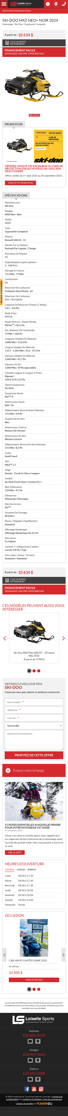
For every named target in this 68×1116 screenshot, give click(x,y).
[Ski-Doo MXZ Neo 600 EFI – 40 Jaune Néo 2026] (34, 632)
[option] (34, 638)
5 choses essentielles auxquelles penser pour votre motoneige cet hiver (32, 826)
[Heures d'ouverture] (48, 4)
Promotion (13, 124)
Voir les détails (34, 980)
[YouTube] (34, 1089)
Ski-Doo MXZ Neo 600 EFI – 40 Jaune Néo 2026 (34, 654)
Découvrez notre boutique (16, 11)
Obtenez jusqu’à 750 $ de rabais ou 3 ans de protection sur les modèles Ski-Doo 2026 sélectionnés (34, 169)
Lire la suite (15, 852)
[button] (4, 638)
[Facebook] (27, 1089)
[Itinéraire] (56, 4)
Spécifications (16, 195)
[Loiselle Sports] (26, 4)
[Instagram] (41, 1089)
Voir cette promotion (20, 183)
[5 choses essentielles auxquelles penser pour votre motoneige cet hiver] (34, 801)
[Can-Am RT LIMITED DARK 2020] (34, 938)
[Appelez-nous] (64, 4)
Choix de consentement (52, 1099)
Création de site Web (24, 1104)
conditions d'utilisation (32, 1099)
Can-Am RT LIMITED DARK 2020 (28, 960)
